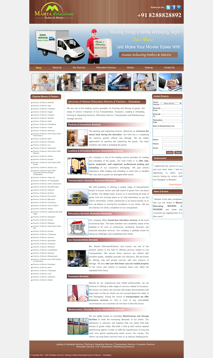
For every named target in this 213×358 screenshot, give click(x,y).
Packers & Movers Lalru (42, 274)
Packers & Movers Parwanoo (44, 244)
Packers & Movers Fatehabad (44, 124)
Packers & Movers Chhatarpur (44, 234)
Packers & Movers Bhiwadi (43, 102)
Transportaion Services (125, 344)
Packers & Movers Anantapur (44, 264)
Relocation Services (106, 67)
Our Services (79, 67)
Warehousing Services (124, 347)
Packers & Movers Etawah (43, 159)
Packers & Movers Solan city (44, 177)
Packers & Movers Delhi (42, 121)
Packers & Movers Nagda (43, 112)
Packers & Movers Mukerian (44, 131)
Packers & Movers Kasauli (43, 231)
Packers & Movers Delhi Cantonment (47, 184)
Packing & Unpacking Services (99, 344)
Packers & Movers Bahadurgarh (45, 256)
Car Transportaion (104, 347)
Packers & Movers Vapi (42, 106)
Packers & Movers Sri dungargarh (46, 180)
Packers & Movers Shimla (43, 209)
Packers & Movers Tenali (42, 127)
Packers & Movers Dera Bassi (44, 196)
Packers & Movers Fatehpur (44, 115)
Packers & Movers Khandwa (44, 142)
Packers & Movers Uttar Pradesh (45, 205)
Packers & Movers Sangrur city (45, 167)
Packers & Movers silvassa (43, 237)
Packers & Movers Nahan (43, 280)
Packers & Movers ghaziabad (44, 240)
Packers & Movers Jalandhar (44, 277)
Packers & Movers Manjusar (44, 223)
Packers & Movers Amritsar (43, 193)
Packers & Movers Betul (42, 267)
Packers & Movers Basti (42, 139)
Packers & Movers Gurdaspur (44, 202)
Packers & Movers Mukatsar (44, 247)
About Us (57, 67)
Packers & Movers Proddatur (44, 109)
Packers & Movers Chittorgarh (44, 270)
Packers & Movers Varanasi (43, 253)
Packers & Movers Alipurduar (44, 199)
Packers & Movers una (42, 145)
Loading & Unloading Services (69, 344)
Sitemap (149, 67)
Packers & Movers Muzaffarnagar (46, 187)
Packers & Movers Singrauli (43, 190)
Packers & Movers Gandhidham (45, 250)
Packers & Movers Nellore (43, 156)
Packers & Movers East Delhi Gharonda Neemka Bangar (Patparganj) (44, 172)
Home (38, 67)
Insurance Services (146, 344)
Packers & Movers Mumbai (43, 118)
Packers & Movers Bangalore (44, 217)
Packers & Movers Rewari (43, 220)
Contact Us (169, 67)
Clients (130, 67)
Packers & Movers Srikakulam (44, 148)
